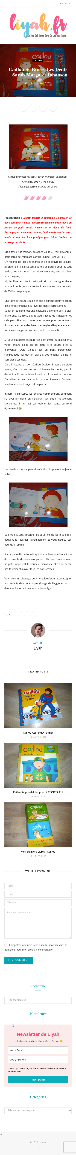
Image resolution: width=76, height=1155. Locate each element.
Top (39, 1148)
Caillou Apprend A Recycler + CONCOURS (38, 792)
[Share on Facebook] (23, 107)
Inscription (38, 1079)
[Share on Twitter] (33, 107)
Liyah (31, 83)
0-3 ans (38, 60)
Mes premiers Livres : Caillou (38, 851)
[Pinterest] (42, 107)
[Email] (52, 107)
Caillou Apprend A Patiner (38, 732)
